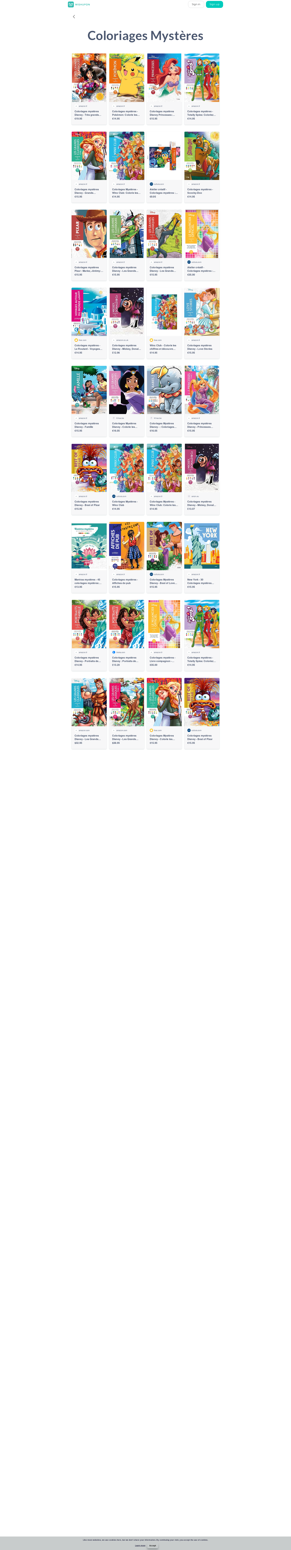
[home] (79, 4)
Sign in (196, 4)
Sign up (214, 4)
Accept (152, 1545)
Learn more (140, 1545)
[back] (74, 16)
